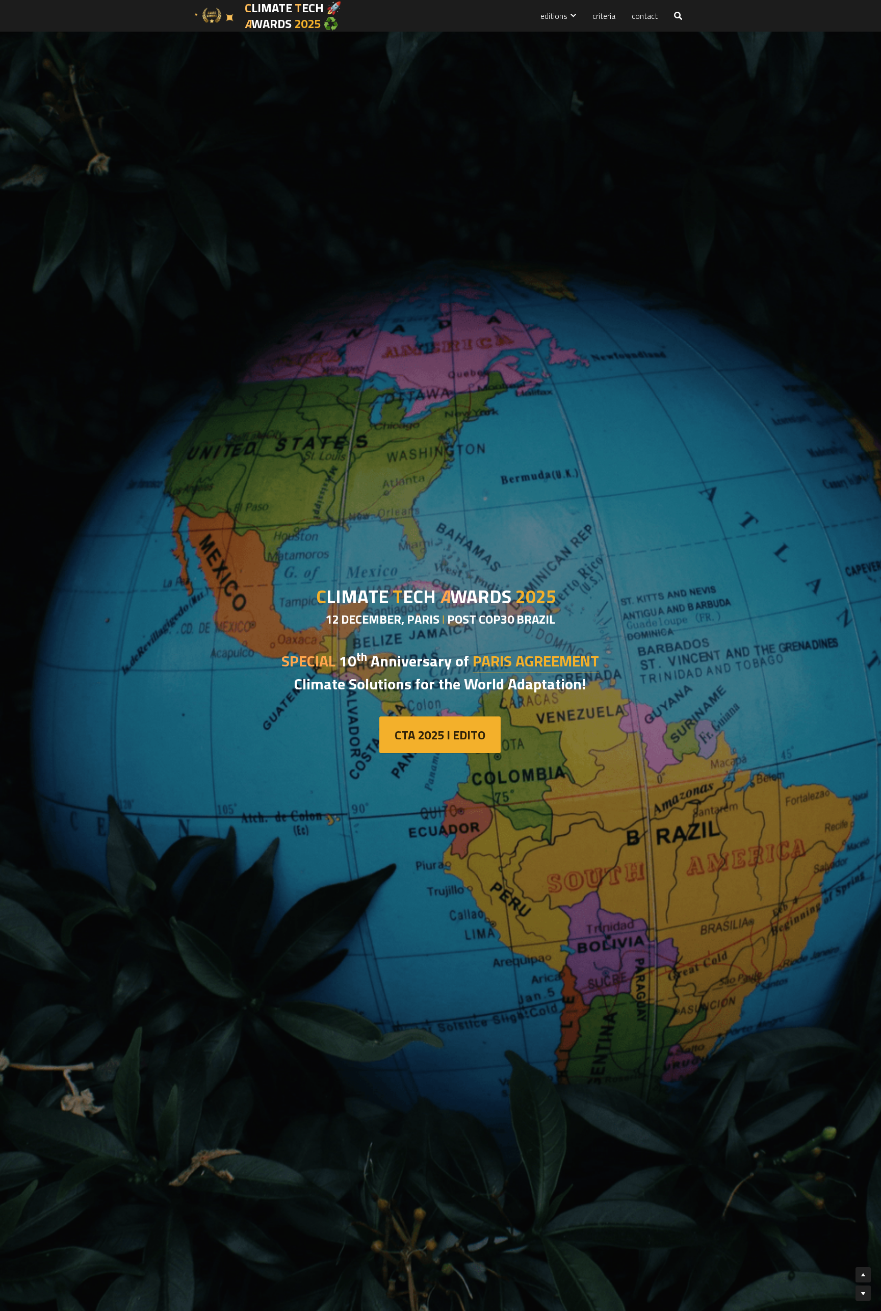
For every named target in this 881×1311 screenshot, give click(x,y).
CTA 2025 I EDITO (440, 735)
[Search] (678, 16)
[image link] (214, 15)
